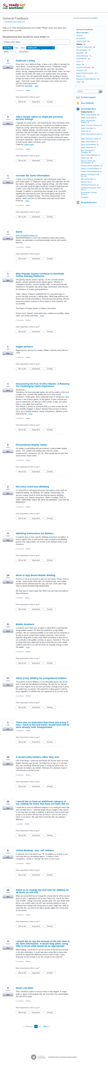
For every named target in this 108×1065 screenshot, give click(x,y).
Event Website (81, 59)
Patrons (79, 76)
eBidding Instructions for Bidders (34, 533)
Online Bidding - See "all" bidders (35, 850)
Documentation (81, 50)
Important (37, 102)
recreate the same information (33, 175)
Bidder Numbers (25, 624)
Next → (46, 1026)
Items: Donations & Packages (87, 151)
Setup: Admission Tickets (90, 139)
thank (19, 231)
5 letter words (29, 144)
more (36, 86)
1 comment (19, 598)
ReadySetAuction (89, 202)
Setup (78, 82)
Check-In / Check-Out (84, 47)
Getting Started (86, 112)
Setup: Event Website (88, 145)
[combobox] (88, 91)
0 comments (20, 90)
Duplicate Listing (25, 60)
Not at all (23, 102)
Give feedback (87, 103)
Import (78, 64)
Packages (80, 70)
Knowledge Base (88, 109)
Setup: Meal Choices (88, 142)
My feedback (23, 52)
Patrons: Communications (90, 169)
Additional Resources (88, 185)
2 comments (20, 915)
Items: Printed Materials (89, 155)
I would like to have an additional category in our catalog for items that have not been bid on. (42, 802)
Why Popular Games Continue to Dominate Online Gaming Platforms (40, 274)
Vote (7, 67)
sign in (95, 18)
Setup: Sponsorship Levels (90, 134)
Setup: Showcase (87, 147)
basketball (28, 86)
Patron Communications (85, 73)
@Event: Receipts (87, 179)
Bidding (28, 90)
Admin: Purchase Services (90, 125)
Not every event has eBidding (32, 486)
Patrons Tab (85, 158)
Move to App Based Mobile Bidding (35, 575)
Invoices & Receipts (83, 67)
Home (78, 62)
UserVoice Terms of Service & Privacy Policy (62, 1057)
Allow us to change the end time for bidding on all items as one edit (42, 891)
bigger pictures (24, 346)
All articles (84, 197)
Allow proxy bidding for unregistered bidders (41, 678)
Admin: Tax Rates (87, 128)
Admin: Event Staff (87, 118)
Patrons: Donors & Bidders (90, 166)
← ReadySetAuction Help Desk (14, 22)
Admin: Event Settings (89, 115)
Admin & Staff (81, 41)
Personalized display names (31, 444)
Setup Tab (84, 131)
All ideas (79, 35)
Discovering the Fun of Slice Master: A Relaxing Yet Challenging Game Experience (42, 384)
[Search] (101, 91)
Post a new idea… (83, 33)
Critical (51, 102)
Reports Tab (85, 182)
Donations (80, 53)
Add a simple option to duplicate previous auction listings (39, 118)
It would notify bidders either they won (37, 757)
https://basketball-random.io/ (27, 235)
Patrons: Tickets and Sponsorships (88, 162)
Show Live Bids (24, 988)
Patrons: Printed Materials (90, 171)
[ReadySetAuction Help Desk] (14, 6)
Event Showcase (82, 56)
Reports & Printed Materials (86, 79)
